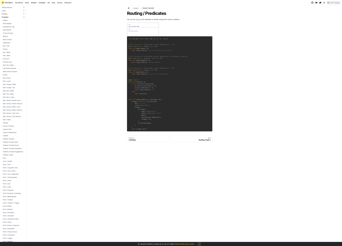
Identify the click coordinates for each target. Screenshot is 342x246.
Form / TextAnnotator (10, 177)
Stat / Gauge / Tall (9, 87)
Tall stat (5, 123)
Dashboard (6, 43)
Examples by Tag (8, 27)
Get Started (19, 3)
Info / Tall (6, 46)
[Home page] (128, 8)
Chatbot (5, 136)
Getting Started (7, 7)
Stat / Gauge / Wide (9, 84)
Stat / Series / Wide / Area (11, 107)
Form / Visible (7, 161)
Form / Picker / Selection (11, 225)
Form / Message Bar (9, 196)
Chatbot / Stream (8, 139)
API (48, 3)
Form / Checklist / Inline (11, 219)
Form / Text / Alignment (11, 174)
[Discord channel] (316, 2)
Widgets (34, 3)
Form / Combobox (9, 235)
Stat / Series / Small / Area (11, 100)
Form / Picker (7, 222)
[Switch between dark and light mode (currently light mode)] (324, 2)
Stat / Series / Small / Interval (12, 103)
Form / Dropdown (9, 228)
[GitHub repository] (312, 2)
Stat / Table (7, 120)
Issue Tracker (7, 39)
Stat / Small (6, 78)
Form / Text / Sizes (9, 171)
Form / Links (7, 187)
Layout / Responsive (9, 132)
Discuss (59, 3)
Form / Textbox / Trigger (11, 203)
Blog (53, 3)
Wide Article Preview (10, 71)
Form (4, 158)
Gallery (5, 20)
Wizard (5, 36)
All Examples (7, 23)
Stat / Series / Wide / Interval (12, 110)
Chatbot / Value (8, 155)
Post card (6, 59)
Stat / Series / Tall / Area (11, 113)
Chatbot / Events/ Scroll (11, 145)
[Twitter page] (320, 2)
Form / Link (6, 184)
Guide (27, 3)
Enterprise (67, 3)
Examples (42, 3)
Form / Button (7, 206)
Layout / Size (7, 129)
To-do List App (8, 33)
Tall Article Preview (9, 68)
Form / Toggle (7, 238)
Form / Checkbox (8, 212)
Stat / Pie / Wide (8, 65)
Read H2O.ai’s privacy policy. (184, 244)
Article (5, 49)
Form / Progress (8, 190)
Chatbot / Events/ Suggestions (13, 152)
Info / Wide (6, 52)
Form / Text (7, 164)
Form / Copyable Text (10, 168)
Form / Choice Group (10, 232)
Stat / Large (7, 81)
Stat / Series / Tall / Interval (12, 116)
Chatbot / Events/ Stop (10, 142)
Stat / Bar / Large (8, 97)
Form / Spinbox (8, 241)
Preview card (7, 62)
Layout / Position (8, 126)
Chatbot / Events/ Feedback (12, 148)
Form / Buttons (8, 209)
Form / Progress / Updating (12, 193)
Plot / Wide (6, 55)
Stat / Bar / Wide (8, 91)
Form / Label (7, 180)
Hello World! (7, 30)
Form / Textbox (8, 200)
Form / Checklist (8, 216)
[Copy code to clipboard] (210, 38)
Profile (5, 75)
